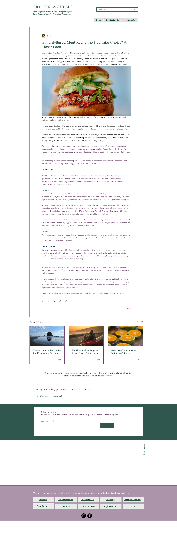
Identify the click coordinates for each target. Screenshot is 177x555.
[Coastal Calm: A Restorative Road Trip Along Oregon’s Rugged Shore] (47, 336)
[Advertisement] (72, 538)
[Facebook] (89, 515)
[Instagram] (83, 515)
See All (140, 322)
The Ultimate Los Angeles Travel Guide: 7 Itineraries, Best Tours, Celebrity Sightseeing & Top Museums (86, 351)
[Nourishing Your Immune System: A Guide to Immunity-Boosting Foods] (125, 336)
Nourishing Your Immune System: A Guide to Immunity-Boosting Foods (124, 351)
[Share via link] (60, 301)
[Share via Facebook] (43, 301)
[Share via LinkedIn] (54, 301)
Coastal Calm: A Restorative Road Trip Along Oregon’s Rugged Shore (47, 351)
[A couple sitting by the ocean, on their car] (86, 336)
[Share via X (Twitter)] (48, 301)
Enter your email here (49, 421)
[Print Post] (66, 301)
